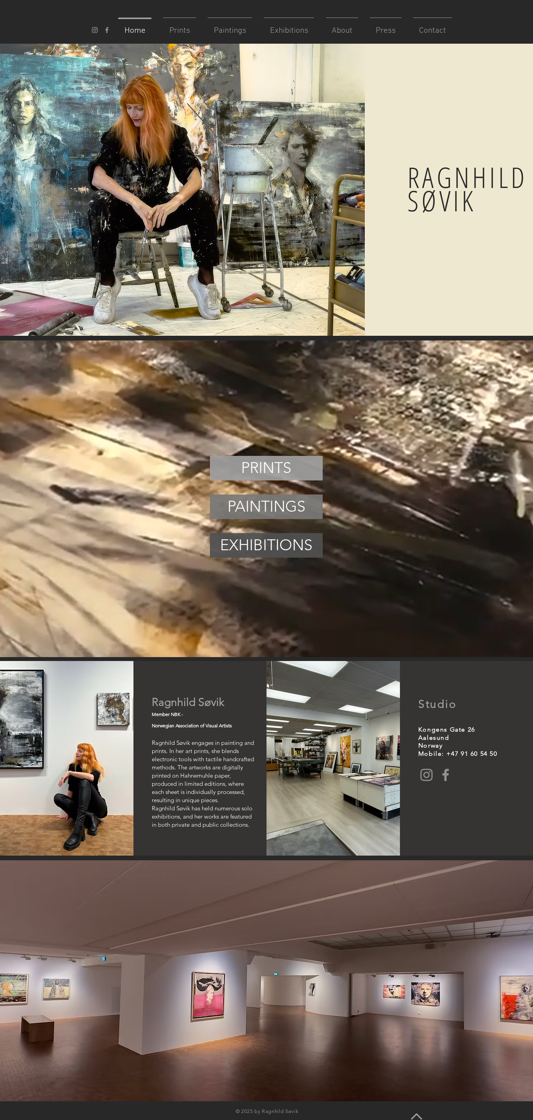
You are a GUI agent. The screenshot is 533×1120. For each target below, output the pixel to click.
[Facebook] (445, 775)
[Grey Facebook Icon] (107, 30)
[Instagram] (426, 775)
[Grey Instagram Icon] (95, 30)
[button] (468, 797)
